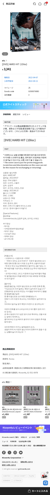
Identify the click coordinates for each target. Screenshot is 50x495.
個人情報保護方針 (39, 445)
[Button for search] (34, 3)
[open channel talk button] (45, 483)
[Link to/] (39, 3)
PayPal (31, 476)
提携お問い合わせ (27, 462)
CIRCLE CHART (20, 476)
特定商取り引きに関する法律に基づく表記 (16, 445)
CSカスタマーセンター (10, 462)
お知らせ (24, 437)
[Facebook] (4, 452)
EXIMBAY (6, 480)
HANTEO (6, 476)
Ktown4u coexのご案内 (10, 437)
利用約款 (13, 441)
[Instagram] (15, 452)
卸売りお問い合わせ (9, 465)
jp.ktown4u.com (24, 469)
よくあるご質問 (34, 437)
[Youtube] (21, 452)
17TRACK (17, 480)
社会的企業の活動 (25, 441)
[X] (9, 452)
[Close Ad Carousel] (47, 473)
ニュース (5, 441)
